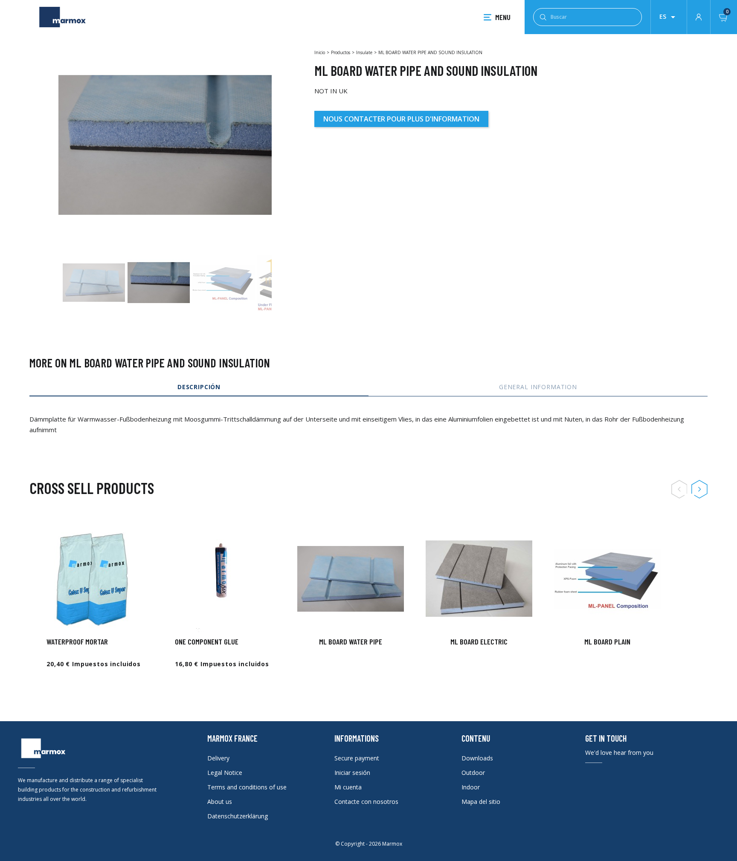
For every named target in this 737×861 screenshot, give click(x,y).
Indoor (470, 787)
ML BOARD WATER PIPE (350, 641)
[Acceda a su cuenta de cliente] (699, 16)
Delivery (218, 758)
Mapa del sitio (480, 801)
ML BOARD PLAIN (607, 641)
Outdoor (473, 773)
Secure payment (356, 758)
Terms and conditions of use (247, 787)
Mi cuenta (348, 787)
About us (219, 801)
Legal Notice (224, 773)
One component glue (206, 641)
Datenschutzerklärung (237, 816)
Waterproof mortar (77, 641)
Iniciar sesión (352, 773)
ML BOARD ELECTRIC (479, 641)
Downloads (477, 758)
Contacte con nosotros (366, 801)
